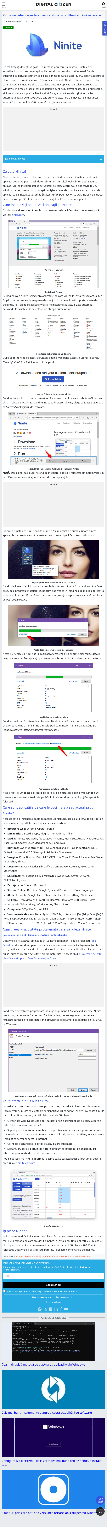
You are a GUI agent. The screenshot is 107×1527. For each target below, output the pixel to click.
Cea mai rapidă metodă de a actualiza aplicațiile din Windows (43, 1364)
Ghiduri (49, 1256)
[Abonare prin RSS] (45, 1309)
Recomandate (62, 1256)
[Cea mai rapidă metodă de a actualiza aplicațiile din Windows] (53, 1359)
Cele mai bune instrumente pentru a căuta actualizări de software (47, 1413)
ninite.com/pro (26, 1163)
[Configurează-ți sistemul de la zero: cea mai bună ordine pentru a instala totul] (53, 1456)
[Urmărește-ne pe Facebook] (61, 1309)
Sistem (75, 1256)
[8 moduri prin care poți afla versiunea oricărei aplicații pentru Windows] (53, 1508)
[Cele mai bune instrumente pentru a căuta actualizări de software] (53, 1408)
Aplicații (38, 1256)
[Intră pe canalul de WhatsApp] (40, 1309)
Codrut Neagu (13, 22)
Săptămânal (42, 1262)
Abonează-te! (53, 1285)
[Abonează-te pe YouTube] (66, 1309)
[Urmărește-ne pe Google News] (50, 1309)
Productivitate (23, 1256)
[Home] (53, 4)
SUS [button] (100, 1512)
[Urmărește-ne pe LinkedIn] (56, 1309)
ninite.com (17, 214)
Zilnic (29, 1262)
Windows (85, 1256)
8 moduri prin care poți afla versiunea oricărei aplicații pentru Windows (50, 1513)
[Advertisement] (53, 130)
